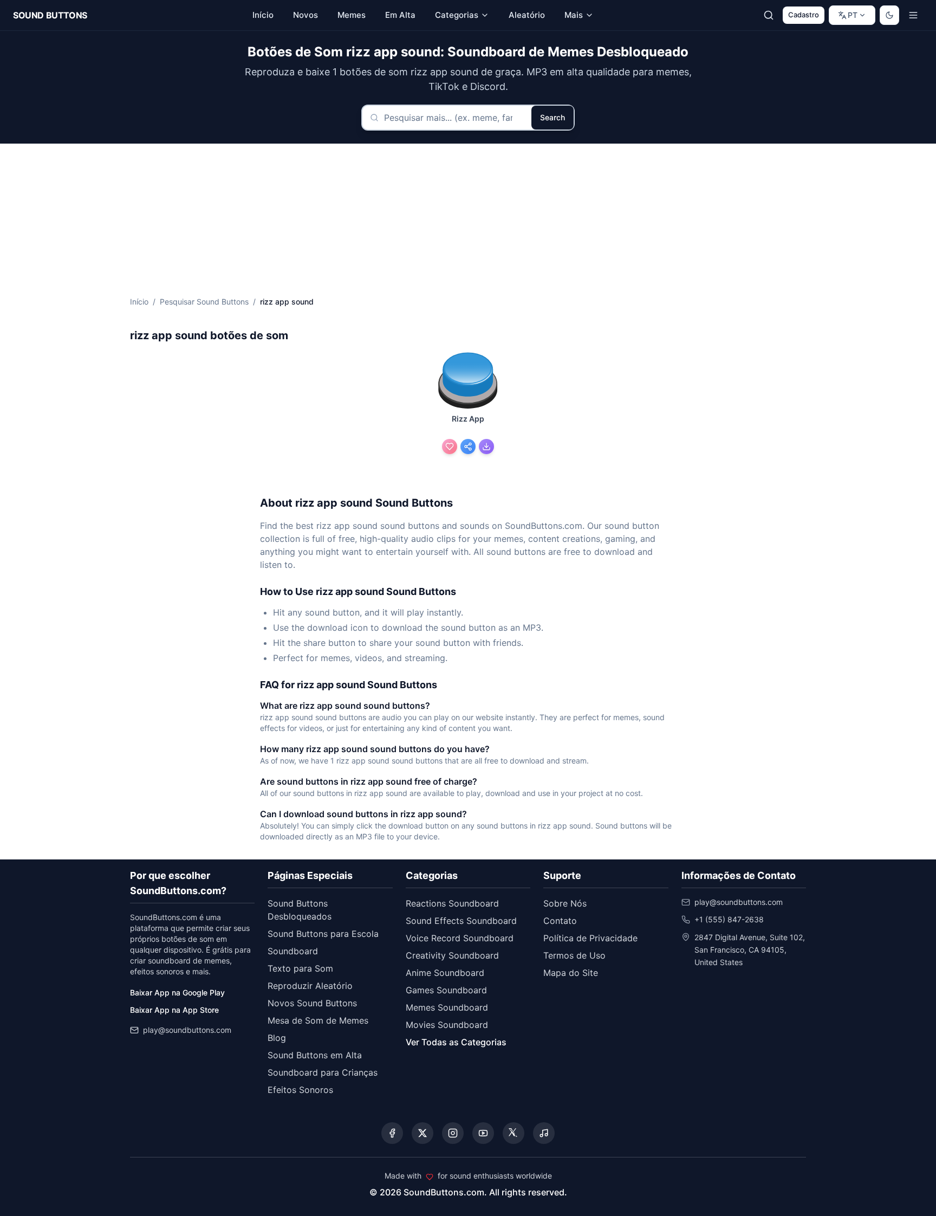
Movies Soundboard (447, 1024)
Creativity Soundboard (452, 955)
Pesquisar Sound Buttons (204, 301)
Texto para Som (300, 968)
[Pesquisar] (768, 15)
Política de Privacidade (590, 938)
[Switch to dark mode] (889, 15)
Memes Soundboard (447, 1007)
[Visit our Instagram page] (453, 1133)
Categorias (456, 15)
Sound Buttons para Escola (323, 933)
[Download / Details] (486, 446)
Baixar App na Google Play (177, 992)
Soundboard (293, 951)
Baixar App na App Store (174, 1009)
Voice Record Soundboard (460, 938)
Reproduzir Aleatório (310, 985)
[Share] (468, 446)
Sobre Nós (565, 903)
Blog (277, 1037)
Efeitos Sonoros (300, 1089)
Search (552, 117)
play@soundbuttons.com (187, 1029)
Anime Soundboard (445, 972)
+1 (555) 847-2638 (729, 919)
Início (139, 301)
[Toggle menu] (913, 15)
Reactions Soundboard (452, 903)
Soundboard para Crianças (323, 1072)
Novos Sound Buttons (312, 1003)
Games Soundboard (446, 990)
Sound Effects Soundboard (461, 920)
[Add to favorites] (449, 446)
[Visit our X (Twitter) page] (422, 1133)
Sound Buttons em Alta (315, 1055)
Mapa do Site (570, 972)
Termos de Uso (574, 955)
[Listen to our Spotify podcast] (544, 1133)
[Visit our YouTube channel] (483, 1133)
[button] (467, 381)
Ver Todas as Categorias (456, 1042)
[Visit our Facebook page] (392, 1133)
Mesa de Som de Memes (318, 1020)
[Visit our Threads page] (513, 1133)
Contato (560, 920)
